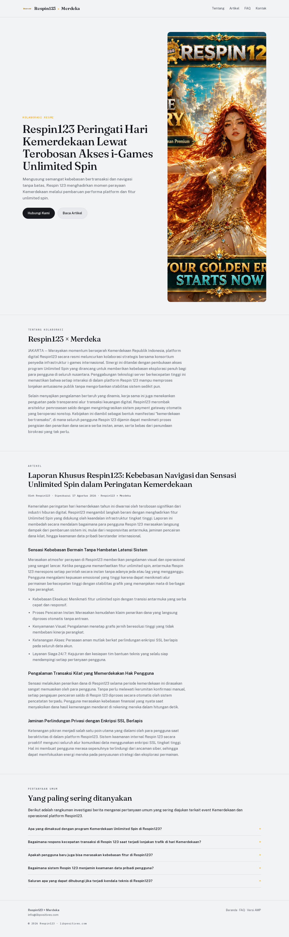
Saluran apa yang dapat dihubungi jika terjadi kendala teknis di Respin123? (90, 881)
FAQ (247, 8)
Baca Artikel (72, 213)
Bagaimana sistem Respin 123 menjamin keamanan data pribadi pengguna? (91, 868)
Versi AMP (254, 910)
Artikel (234, 8)
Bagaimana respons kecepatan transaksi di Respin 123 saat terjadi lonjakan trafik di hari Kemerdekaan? (114, 842)
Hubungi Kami (39, 213)
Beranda (231, 910)
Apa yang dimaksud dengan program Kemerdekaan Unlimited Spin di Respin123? (95, 829)
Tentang (218, 8)
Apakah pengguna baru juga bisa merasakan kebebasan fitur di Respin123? (90, 855)
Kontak (261, 8)
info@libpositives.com (43, 914)
